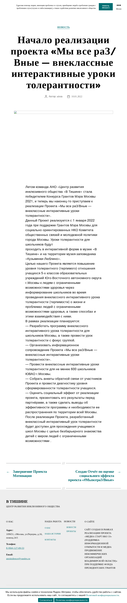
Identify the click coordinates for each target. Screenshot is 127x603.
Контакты (50, 539)
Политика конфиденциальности (72, 600)
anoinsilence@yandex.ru (18, 558)
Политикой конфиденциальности (102, 595)
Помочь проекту (106, 7)
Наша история (53, 534)
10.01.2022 (76, 96)
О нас (48, 528)
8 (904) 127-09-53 (15, 548)
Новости (71, 527)
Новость (63, 27)
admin (60, 96)
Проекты (71, 531)
